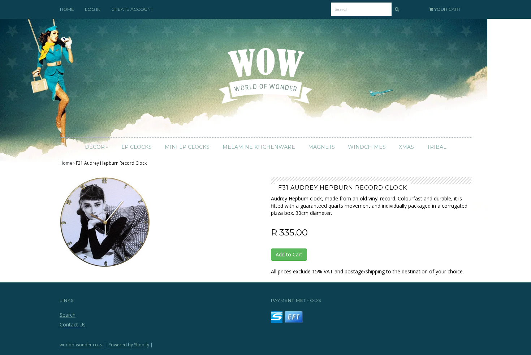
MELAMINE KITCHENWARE (259, 147)
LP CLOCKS (136, 147)
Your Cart (447, 9)
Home (66, 163)
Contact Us (73, 324)
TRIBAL (436, 147)
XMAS (406, 147)
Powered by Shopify (128, 345)
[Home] (266, 80)
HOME (67, 9)
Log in (92, 9)
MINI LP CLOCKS (187, 147)
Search (67, 314)
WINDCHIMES (367, 147)
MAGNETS (321, 147)
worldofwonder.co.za (82, 345)
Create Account (132, 9)
